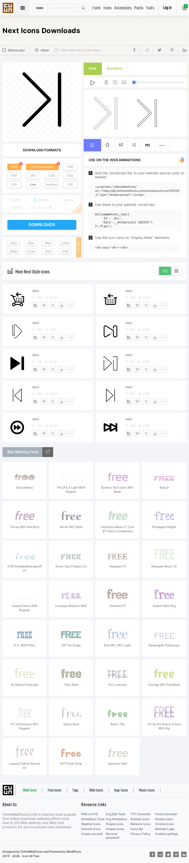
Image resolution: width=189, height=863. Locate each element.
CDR (51, 175)
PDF (14, 175)
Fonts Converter (166, 814)
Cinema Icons (164, 824)
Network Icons (140, 824)
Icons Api (136, 829)
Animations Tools (93, 819)
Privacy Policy (140, 834)
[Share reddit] (146, 50)
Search (83, 8)
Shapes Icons (115, 829)
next (35, 291)
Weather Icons (91, 824)
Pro (147, 145)
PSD (70, 175)
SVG (14, 167)
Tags (75, 790)
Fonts (96, 8)
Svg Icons (8, 8)
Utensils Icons (90, 829)
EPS (33, 175)
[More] (70, 305)
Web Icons (96, 790)
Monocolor (16, 50)
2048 (65, 251)
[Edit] (44, 305)
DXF (14, 184)
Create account (92, 834)
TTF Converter (140, 814)
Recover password (112, 835)
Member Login (165, 829)
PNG (70, 167)
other (45, 50)
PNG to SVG (89, 814)
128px (65, 243)
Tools (150, 8)
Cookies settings (166, 834)
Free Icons (54, 790)
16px (13, 243)
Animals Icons (139, 819)
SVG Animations (42, 167)
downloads (42, 225)
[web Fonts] (47, 452)
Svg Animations (116, 819)
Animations (123, 8)
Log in (167, 8)
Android (52, 184)
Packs (139, 8)
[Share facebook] (135, 50)
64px (48, 243)
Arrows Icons (164, 819)
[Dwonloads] (62, 305)
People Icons (115, 824)
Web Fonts (30, 790)
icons (40, 7)
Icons (107, 8)
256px (13, 251)
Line (33, 184)
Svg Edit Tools (115, 814)
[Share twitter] (159, 50)
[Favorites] (53, 305)
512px (31, 251)
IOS (70, 184)
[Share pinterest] (171, 50)
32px (31, 243)
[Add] (35, 305)
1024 (48, 251)
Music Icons (147, 790)
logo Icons (121, 790)
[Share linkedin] (182, 50)
